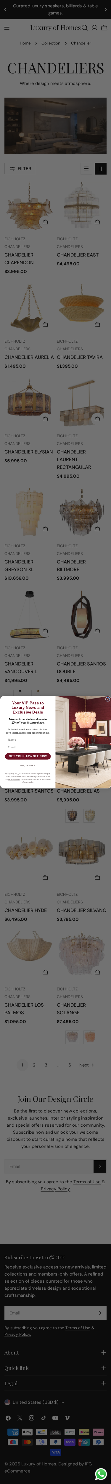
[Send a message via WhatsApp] (101, 1474)
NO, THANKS (27, 766)
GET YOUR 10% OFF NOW (28, 756)
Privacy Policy (14, 779)
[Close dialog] (108, 699)
